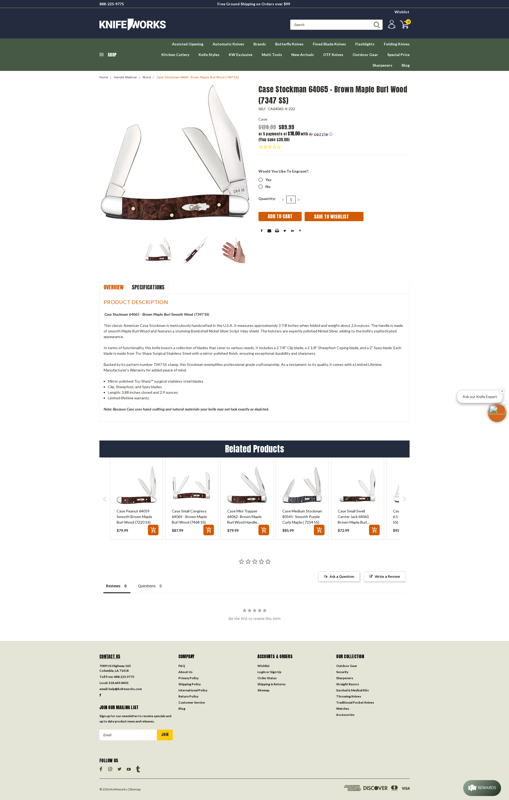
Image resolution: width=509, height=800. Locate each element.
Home (103, 77)
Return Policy (188, 696)
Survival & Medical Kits (352, 690)
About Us (185, 672)
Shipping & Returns (271, 684)
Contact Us (109, 656)
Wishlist (401, 12)
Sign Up (275, 672)
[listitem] (136, 499)
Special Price (398, 54)
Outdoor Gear (365, 54)
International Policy (192, 690)
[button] (296, 134)
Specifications (148, 287)
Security (342, 672)
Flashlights (365, 44)
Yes (268, 179)
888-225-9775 (111, 4)
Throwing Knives (348, 696)
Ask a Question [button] (342, 576)
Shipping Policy (189, 684)
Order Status (267, 678)
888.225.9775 (124, 677)
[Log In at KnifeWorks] (391, 25)
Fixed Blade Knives (329, 44)
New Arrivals (302, 54)
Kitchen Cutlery (175, 54)
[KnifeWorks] (176, 25)
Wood (147, 77)
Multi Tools (272, 54)
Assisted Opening (187, 44)
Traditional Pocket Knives (355, 702)
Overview (114, 287)
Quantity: (267, 198)
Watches (342, 709)
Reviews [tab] (113, 585)
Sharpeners (382, 65)
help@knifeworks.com (125, 689)
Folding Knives (397, 44)
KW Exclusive (240, 54)
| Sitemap (134, 789)
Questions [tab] (147, 585)
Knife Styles (209, 54)
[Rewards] (482, 788)
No (268, 186)
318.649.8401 (118, 683)
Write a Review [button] (387, 576)
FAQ (181, 666)
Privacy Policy (188, 678)
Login (261, 672)
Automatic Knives (228, 44)
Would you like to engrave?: (283, 171)
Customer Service (191, 702)
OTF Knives (333, 54)
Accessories (345, 715)
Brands (259, 44)
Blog (406, 65)
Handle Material (125, 77)
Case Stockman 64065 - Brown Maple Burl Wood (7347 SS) (198, 77)
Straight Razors (347, 684)
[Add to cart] (153, 530)
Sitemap (263, 690)
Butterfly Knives (289, 44)
